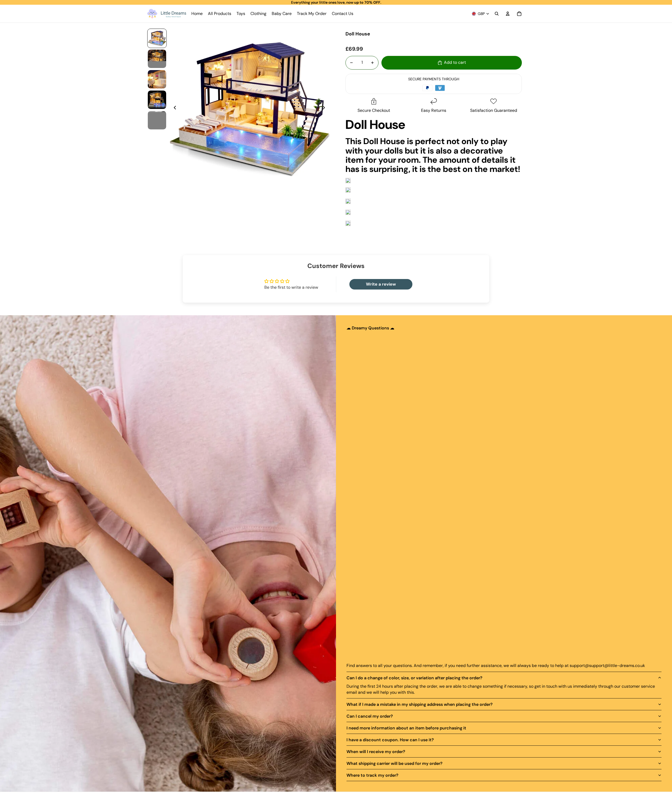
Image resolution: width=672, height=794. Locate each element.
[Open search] (496, 13)
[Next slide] (325, 108)
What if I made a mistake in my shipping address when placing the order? (419, 704)
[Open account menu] (507, 13)
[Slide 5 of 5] (157, 120)
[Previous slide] (173, 108)
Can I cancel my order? (369, 716)
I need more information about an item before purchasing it (406, 728)
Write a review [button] (381, 284)
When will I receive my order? (375, 751)
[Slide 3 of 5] (157, 79)
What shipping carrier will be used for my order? (394, 763)
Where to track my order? (372, 775)
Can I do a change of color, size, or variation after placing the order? (414, 678)
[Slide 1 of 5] (157, 38)
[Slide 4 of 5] (157, 100)
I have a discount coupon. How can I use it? (390, 740)
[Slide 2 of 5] (157, 59)
